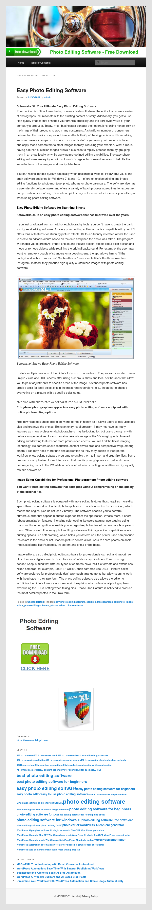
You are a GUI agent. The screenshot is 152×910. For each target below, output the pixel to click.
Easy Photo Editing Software (51, 90)
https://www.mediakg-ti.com (32, 740)
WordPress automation (110, 839)
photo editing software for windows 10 (49, 819)
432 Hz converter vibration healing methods (103, 760)
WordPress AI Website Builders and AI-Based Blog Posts (51, 877)
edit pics (91, 602)
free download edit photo (111, 602)
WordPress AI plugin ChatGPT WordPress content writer (101, 834)
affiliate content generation (47, 764)
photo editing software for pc (37, 814)
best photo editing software (44, 775)
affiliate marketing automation (76, 764)
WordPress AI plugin (27, 830)
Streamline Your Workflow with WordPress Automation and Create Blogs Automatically (70, 881)
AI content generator (52, 769)
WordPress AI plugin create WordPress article (40, 839)
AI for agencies (70, 769)
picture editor (58, 605)
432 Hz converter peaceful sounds (63, 760)
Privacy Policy (90, 896)
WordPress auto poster (92, 844)
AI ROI (97, 769)
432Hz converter (25, 764)
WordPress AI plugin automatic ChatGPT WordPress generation (71, 830)
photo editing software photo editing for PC (39, 825)
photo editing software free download (107, 820)
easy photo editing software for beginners (106, 789)
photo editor (70, 825)
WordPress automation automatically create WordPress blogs (48, 844)
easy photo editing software (69, 602)
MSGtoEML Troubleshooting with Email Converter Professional (55, 864)
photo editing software (36, 605)
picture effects (75, 605)
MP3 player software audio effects (34, 802)
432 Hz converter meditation (31, 760)
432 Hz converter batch (46, 755)
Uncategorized (35, 602)
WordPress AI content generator (101, 825)
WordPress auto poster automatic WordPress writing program (48, 849)
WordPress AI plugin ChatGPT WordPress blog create (44, 834)
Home (21, 62)
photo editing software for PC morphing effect (81, 814)
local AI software (97, 794)
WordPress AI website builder (79, 839)
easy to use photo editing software (64, 794)
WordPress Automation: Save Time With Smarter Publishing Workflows (60, 868)
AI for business (86, 769)
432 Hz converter (25, 755)
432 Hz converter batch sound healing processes (83, 755)
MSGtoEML (57, 802)
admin (47, 97)
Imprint (76, 896)
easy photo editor (29, 794)
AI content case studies (29, 769)
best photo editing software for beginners (52, 781)
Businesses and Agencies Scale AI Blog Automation (49, 872)
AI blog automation (102, 764)
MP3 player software (116, 794)
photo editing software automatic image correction (43, 809)
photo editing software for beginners (100, 809)
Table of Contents (40, 62)
